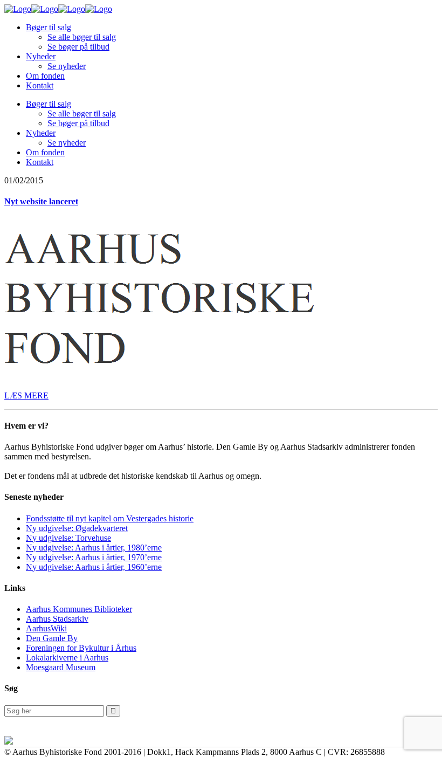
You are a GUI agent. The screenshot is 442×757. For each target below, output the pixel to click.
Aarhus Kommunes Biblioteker (79, 609)
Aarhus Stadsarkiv (57, 618)
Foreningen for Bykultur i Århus (81, 647)
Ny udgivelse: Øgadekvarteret (77, 528)
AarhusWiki (46, 628)
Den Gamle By (52, 638)
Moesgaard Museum (60, 667)
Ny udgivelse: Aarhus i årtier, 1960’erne (94, 567)
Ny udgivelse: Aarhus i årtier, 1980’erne (94, 547)
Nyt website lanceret (41, 201)
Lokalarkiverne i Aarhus (67, 657)
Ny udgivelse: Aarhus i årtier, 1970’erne (94, 557)
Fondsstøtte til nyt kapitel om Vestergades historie (110, 518)
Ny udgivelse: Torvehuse (68, 537)
